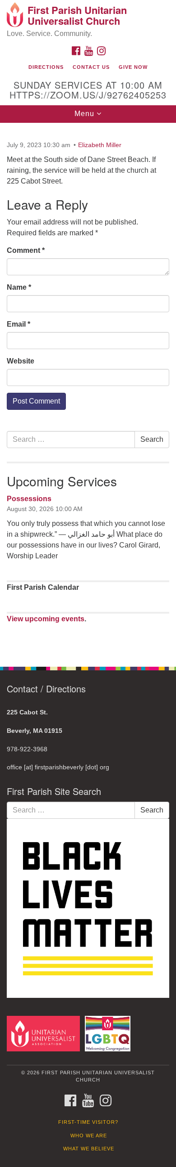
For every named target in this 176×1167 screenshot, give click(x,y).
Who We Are (88, 1135)
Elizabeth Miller (99, 144)
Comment (26, 250)
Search (151, 439)
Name (19, 287)
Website (20, 361)
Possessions (29, 499)
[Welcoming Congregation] (109, 1033)
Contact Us (91, 67)
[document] (88, 390)
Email (18, 324)
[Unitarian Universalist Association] (45, 1033)
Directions (46, 67)
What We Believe (88, 1148)
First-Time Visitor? (88, 1122)
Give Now (133, 67)
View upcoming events (45, 619)
